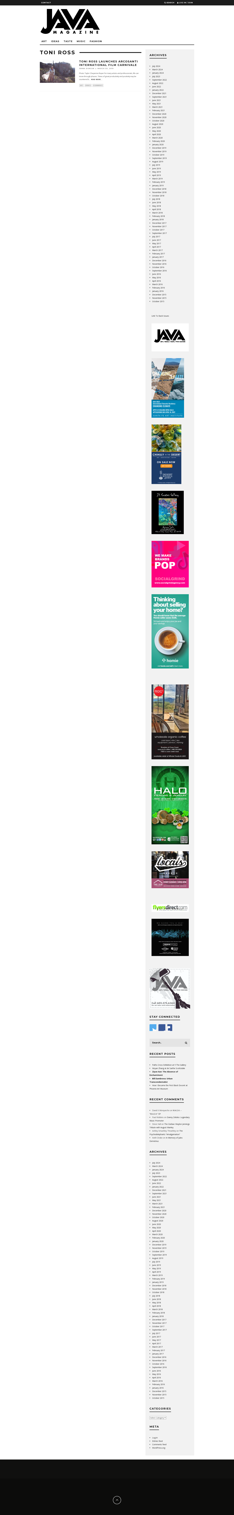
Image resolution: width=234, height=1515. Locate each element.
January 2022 (158, 90)
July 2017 (156, 236)
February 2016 (158, 287)
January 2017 (158, 257)
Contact (46, 3)
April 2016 (156, 281)
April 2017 (156, 247)
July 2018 (156, 199)
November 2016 (159, 264)
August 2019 (157, 161)
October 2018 (158, 195)
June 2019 (156, 168)
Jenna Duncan (86, 68)
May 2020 (156, 131)
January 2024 (158, 73)
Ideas (55, 41)
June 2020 (156, 127)
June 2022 (156, 86)
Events (88, 85)
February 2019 (158, 182)
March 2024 (157, 69)
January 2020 (158, 144)
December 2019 (159, 148)
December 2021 (159, 93)
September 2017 (159, 233)
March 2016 (157, 284)
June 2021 (156, 100)
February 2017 (158, 253)
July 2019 (156, 165)
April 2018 (156, 209)
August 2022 (157, 83)
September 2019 (159, 158)
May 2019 (156, 172)
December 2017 (159, 223)
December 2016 (159, 260)
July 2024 (156, 66)
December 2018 (159, 189)
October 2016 (158, 267)
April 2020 (156, 134)
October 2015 (158, 301)
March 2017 (157, 250)
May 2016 (156, 277)
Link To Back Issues (160, 316)
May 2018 (156, 206)
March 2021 (157, 107)
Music (81, 41)
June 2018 (156, 202)
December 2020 (159, 114)
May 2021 (156, 103)
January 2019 (158, 185)
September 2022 (159, 80)
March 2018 (157, 212)
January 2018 (158, 219)
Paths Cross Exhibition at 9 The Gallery (169, 1065)
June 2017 (156, 240)
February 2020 (158, 141)
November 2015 (159, 298)
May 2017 (156, 243)
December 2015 (159, 294)
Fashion (96, 41)
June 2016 (156, 274)
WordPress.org (158, 1448)
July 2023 (156, 76)
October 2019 (158, 154)
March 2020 (157, 137)
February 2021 (158, 110)
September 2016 (159, 270)
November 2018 (159, 192)
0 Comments (98, 85)
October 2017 (158, 229)
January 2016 (158, 291)
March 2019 (157, 178)
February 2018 (158, 216)
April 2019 (156, 175)
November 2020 (159, 117)
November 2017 (159, 226)
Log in (155, 1437)
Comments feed (159, 1444)
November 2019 (159, 151)
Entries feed (157, 1441)
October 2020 (158, 120)
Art (44, 41)
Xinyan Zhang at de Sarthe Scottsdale (168, 1068)
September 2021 (159, 97)
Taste (68, 41)
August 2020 (157, 124)
